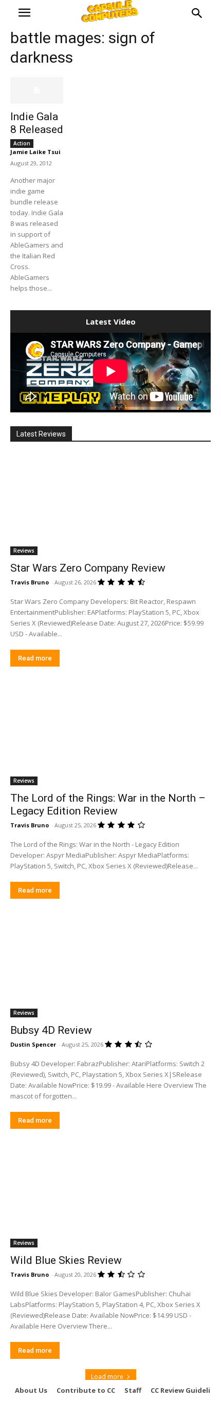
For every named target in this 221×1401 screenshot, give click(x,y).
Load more (107, 1376)
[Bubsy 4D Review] (110, 967)
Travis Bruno (29, 582)
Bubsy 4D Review (51, 1030)
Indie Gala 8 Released (36, 123)
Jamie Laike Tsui (35, 152)
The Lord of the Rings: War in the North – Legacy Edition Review (108, 804)
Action (21, 143)
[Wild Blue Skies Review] (110, 1197)
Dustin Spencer (33, 1044)
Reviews (23, 550)
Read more (35, 658)
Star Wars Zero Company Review (87, 568)
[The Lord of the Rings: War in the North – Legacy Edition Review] (110, 735)
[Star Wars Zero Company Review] (110, 505)
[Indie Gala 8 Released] (36, 90)
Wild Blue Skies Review (66, 1260)
